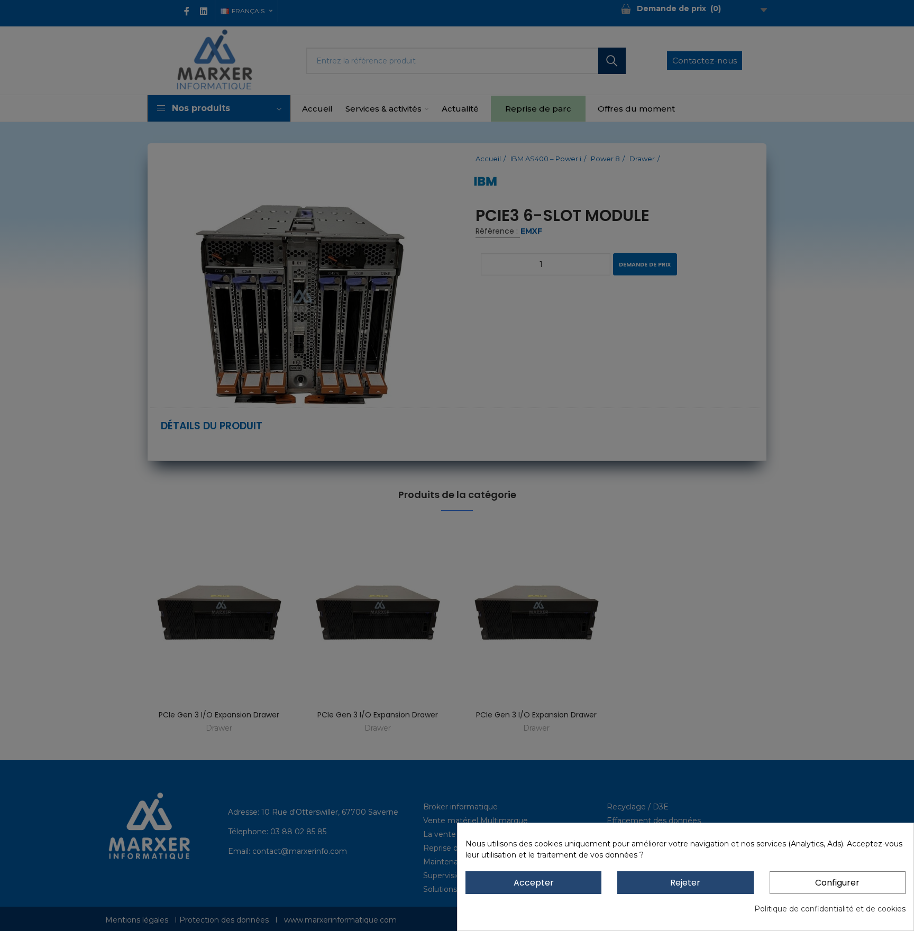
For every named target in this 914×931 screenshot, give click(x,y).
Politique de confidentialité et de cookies (830, 909)
